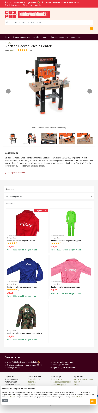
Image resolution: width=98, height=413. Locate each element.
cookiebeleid (10, 397)
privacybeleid (77, 397)
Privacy (76, 384)
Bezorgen (32, 382)
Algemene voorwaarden (83, 379)
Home (7, 37)
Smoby (36, 37)
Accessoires (76, 37)
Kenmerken (10, 189)
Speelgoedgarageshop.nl (61, 382)
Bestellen (31, 384)
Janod (45, 37)
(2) (26, 230)
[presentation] (8, 91)
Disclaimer (78, 382)
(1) (66, 244)
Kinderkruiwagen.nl (58, 384)
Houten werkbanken (21, 37)
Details (5, 400)
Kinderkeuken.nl (57, 379)
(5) (22, 290)
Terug (9, 43)
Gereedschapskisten (59, 37)
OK (92, 401)
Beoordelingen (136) (14, 196)
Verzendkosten (34, 379)
